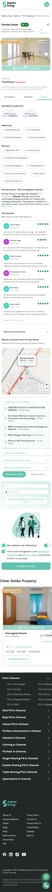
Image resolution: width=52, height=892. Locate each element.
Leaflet (32, 393)
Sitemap (30, 831)
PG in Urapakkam (28, 16)
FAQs (5, 831)
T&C (5, 843)
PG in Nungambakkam (18, 699)
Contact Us (32, 819)
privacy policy (30, 555)
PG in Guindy (14, 689)
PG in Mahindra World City (20, 694)
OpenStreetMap (40, 393)
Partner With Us (34, 823)
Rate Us (30, 835)
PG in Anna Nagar (16, 684)
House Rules (8, 839)
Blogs (5, 827)
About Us (7, 815)
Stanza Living (6, 16)
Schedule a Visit (14, 474)
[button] (46, 384)
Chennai (16, 16)
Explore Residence (18, 659)
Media (5, 823)
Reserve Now (38, 474)
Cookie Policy (33, 827)
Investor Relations (11, 819)
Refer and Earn (9, 835)
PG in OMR (12, 704)
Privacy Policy (33, 815)
